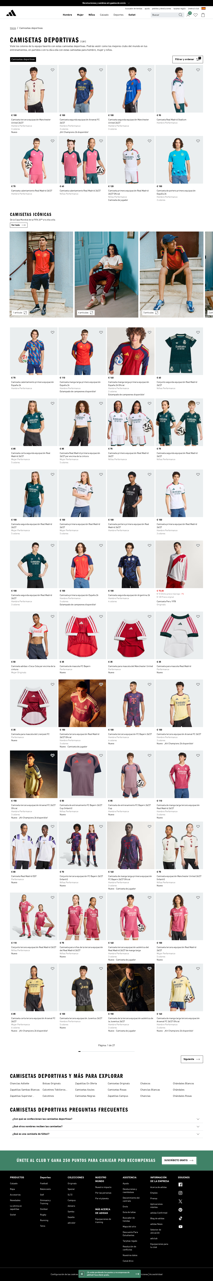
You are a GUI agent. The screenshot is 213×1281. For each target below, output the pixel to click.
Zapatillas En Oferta (86, 1083)
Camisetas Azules (84, 1090)
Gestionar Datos (87, 1274)
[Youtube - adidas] (190, 1227)
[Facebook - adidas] (190, 1185)
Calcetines (48, 1096)
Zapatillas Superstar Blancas (21, 1096)
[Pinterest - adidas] (190, 1210)
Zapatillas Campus (118, 1096)
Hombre (67, 15)
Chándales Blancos (183, 1083)
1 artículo (17, 313)
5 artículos (148, 313)
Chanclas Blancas (150, 1090)
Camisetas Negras (85, 1096)
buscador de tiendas (133, 9)
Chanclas (145, 1096)
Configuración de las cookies (64, 1274)
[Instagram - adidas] (190, 1193)
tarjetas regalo (180, 9)
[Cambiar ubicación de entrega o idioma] (203, 8)
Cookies (100, 1274)
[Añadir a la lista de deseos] (52, 70)
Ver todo (15, 225)
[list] (91, 59)
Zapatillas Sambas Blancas (25, 1090)
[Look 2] (106, 274)
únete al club (193, 9)
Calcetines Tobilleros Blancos (54, 1090)
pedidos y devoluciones (161, 9)
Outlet (132, 15)
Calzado (104, 15)
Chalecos (145, 1083)
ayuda (147, 9)
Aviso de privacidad (114, 1274)
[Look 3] (172, 274)
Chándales (178, 1090)
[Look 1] (41, 274)
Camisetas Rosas (117, 1090)
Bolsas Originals (52, 1083)
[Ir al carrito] (203, 15)
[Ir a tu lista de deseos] (195, 15)
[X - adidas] (190, 1202)
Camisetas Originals (119, 1083)
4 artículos (83, 313)
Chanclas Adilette (19, 1083)
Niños (92, 15)
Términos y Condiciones (136, 1274)
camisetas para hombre (83, 50)
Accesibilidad (155, 1274)
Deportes (118, 15)
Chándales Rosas (182, 1096)
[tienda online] (11, 13)
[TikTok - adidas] (190, 1218)
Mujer (80, 15)
